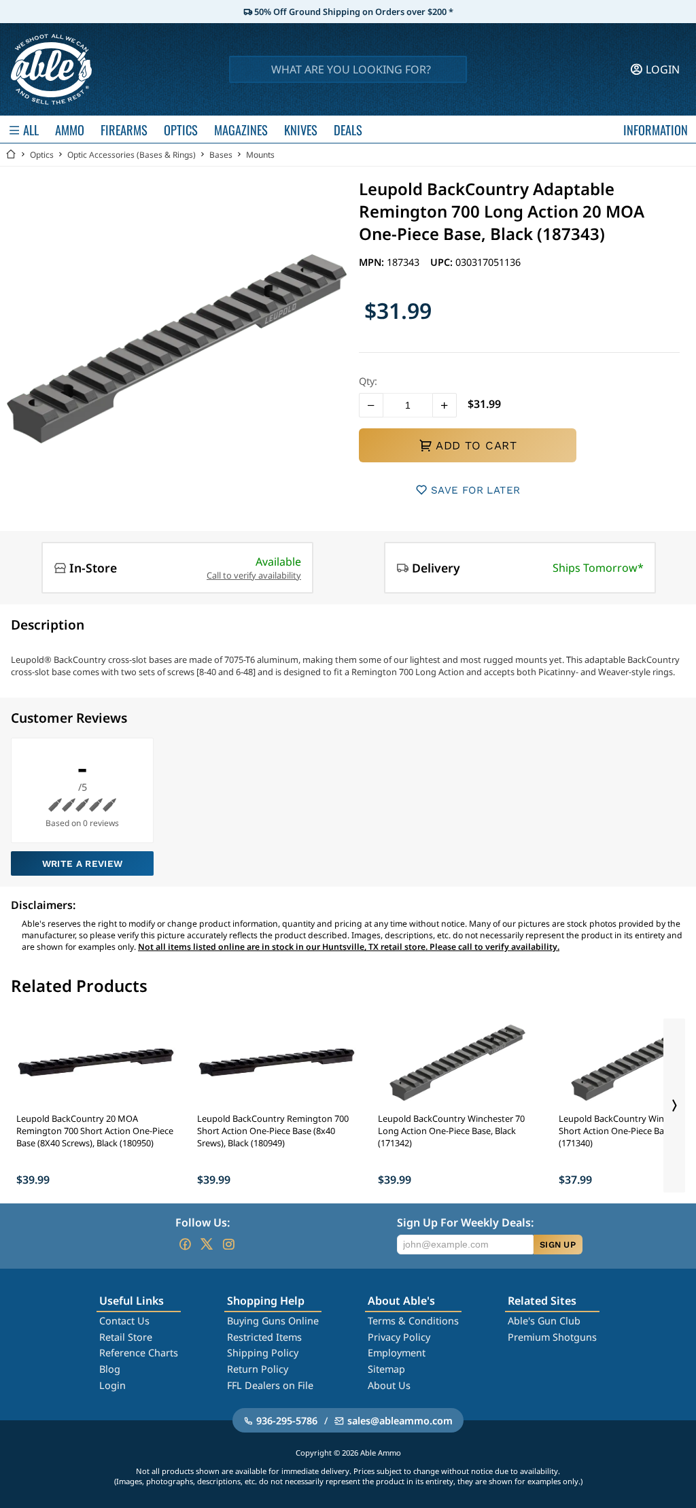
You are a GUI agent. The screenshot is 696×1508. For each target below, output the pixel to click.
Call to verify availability (254, 575)
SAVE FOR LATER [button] (475, 490)
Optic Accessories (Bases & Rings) (131, 154)
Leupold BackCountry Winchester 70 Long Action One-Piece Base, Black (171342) (451, 1130)
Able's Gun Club (544, 1320)
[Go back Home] (10, 154)
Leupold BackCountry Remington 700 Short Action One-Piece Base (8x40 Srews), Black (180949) (273, 1130)
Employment (396, 1352)
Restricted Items (264, 1337)
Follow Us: (202, 1222)
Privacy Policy (399, 1337)
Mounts (260, 154)
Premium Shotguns (552, 1337)
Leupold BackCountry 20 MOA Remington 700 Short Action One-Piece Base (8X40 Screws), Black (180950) (94, 1130)
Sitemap (386, 1369)
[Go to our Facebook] (184, 1244)
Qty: (368, 381)
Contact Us (124, 1320)
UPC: (442, 262)
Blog (109, 1369)
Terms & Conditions (413, 1320)
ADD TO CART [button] (476, 445)
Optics (42, 154)
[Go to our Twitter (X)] (206, 1244)
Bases (220, 154)
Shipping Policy (262, 1352)
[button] (371, 405)
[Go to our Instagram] (228, 1244)
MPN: (373, 262)
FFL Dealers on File (270, 1385)
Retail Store (125, 1337)
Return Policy (257, 1369)
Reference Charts (138, 1352)
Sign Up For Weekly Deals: (465, 1222)
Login (112, 1385)
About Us (389, 1385)
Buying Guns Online (273, 1320)
